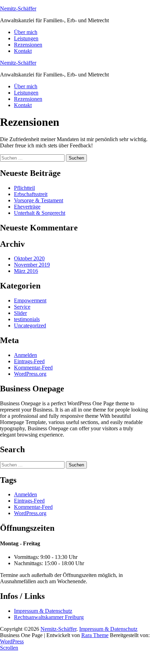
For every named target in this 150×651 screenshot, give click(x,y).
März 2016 (26, 271)
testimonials (27, 319)
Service (22, 307)
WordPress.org (30, 374)
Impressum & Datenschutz (43, 611)
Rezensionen (28, 45)
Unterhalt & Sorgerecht (39, 213)
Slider (20, 313)
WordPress (12, 641)
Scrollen (9, 648)
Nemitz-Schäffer (18, 8)
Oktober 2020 (29, 258)
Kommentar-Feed (33, 368)
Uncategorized (30, 325)
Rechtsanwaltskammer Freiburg (49, 617)
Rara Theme (94, 635)
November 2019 (32, 265)
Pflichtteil (24, 188)
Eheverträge (27, 207)
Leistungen (26, 38)
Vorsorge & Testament (38, 200)
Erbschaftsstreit (30, 194)
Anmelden (25, 355)
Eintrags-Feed (29, 361)
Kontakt (23, 51)
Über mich (25, 32)
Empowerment (30, 300)
